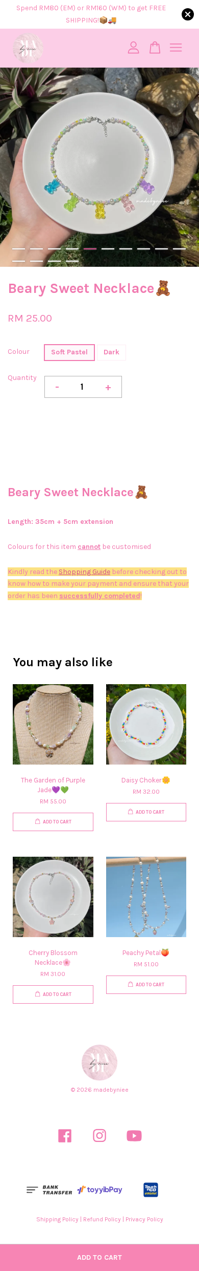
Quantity (22, 377)
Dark (111, 352)
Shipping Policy (57, 1219)
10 (179, 248)
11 (18, 261)
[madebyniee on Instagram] (99, 1144)
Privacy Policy (144, 1219)
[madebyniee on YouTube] (134, 1144)
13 (54, 261)
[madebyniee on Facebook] (65, 1144)
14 (72, 261)
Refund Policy (102, 1219)
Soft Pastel (69, 352)
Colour (19, 351)
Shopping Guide (84, 571)
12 (36, 261)
